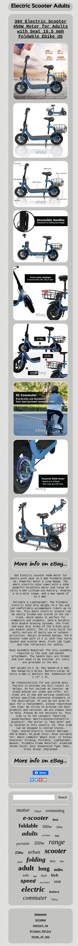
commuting (55, 810)
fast (35, 876)
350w (39, 843)
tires (52, 861)
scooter (55, 851)
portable (23, 844)
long (44, 868)
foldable (28, 826)
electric (33, 889)
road (19, 862)
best (55, 819)
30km (59, 827)
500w (47, 826)
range (57, 842)
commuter (35, 898)
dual (44, 875)
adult (26, 868)
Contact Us (40, 925)
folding (36, 859)
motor (23, 810)
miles (58, 869)
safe (26, 875)
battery (54, 891)
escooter (45, 882)
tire (62, 861)
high (57, 835)
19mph (37, 811)
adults (30, 833)
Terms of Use (40, 937)
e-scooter (35, 817)
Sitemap (40, 920)
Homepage (40, 914)
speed (28, 881)
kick (54, 875)
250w (19, 852)
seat (57, 881)
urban (34, 852)
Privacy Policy (40, 931)
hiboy (54, 899)
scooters (46, 835)
